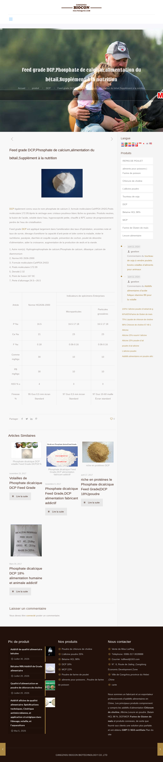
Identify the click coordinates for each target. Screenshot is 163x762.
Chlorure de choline (132, 181)
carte (114, 684)
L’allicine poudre (131, 188)
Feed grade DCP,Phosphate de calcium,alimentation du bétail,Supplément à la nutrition (101, 88)
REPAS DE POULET (133, 161)
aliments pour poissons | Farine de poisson (135, 170)
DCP (48, 88)
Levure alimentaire (132, 235)
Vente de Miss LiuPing (123, 649)
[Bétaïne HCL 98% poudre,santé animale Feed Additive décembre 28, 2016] (160, 749)
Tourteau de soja (131, 196)
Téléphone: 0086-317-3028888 (127, 654)
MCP (125, 220)
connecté (30, 615)
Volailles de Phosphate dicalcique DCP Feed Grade (25, 482)
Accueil (21, 88)
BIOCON (73, 755)
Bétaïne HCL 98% (131, 212)
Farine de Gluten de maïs (135, 227)
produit (35, 88)
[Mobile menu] (11, 19)
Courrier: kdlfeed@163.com (126, 659)
